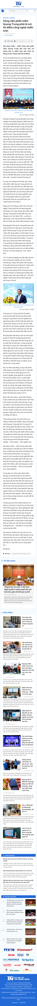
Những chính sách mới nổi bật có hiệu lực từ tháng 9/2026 (18, 860)
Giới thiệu (22, 1002)
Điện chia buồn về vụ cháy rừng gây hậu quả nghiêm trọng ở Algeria (14, 940)
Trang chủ (15, 1002)
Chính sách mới (9, 855)
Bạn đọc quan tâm (10, 896)
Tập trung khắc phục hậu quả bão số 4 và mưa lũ (17, 870)
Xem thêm (8, 612)
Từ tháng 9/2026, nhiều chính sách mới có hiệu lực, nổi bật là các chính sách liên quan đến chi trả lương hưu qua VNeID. (18, 865)
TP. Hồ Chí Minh (8, 35)
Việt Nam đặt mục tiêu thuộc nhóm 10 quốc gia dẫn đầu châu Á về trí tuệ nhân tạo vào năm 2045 (18, 881)
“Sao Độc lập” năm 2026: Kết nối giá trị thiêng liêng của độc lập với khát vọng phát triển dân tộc (15, 903)
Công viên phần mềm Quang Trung (21, 553)
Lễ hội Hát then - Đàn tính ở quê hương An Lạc (14, 930)
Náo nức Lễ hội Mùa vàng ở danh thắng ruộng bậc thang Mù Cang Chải (15, 912)
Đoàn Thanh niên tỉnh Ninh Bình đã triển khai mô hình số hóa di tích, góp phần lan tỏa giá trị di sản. (17, 774)
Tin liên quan (9, 561)
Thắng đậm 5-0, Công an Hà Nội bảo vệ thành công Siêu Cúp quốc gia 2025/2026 (15, 922)
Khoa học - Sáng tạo (9, 18)
